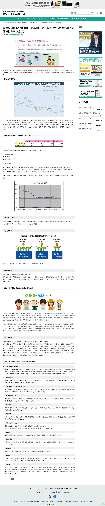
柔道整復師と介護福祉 (15, 22)
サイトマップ (51, 492)
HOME (22, 19)
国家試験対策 (64, 19)
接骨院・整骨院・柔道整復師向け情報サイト (14, 13)
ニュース (43, 19)
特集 (53, 19)
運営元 (59, 492)
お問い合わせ (67, 492)
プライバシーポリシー (40, 492)
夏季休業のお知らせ (85, 128)
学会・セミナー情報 (80, 19)
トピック (32, 19)
